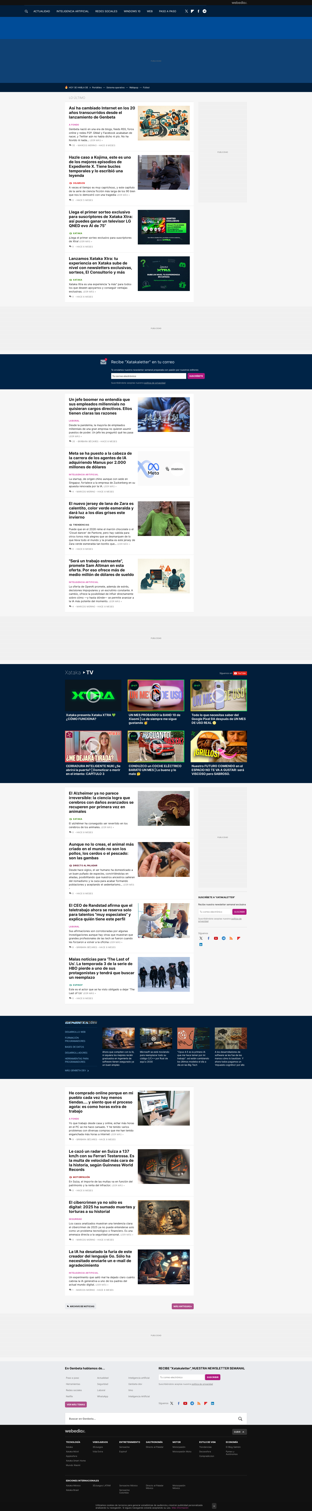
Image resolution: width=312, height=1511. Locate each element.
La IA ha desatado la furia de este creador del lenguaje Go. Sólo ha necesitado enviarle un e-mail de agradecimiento (100, 1258)
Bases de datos (74, 1046)
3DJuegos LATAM (102, 1485)
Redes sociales (74, 1390)
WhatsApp (102, 1396)
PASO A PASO (167, 11)
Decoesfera (205, 1451)
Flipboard (192, 11)
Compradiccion (206, 1456)
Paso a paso (72, 1377)
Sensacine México (128, 1485)
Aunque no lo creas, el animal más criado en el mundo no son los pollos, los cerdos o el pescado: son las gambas (101, 851)
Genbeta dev (81, 1022)
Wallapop (133, 87)
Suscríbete (196, 376)
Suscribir (239, 912)
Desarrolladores (76, 1052)
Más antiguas (183, 1306)
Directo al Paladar (85, 865)
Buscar (240, 1419)
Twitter (186, 11)
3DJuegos (79, 183)
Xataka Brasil (72, 1490)
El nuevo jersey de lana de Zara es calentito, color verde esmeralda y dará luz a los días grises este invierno (101, 510)
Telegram (204, 11)
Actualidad (103, 1377)
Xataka (77, 233)
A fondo (74, 124)
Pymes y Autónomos (232, 1452)
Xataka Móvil (72, 1451)
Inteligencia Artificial (139, 1396)
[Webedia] (239, 3)
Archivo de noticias (82, 1306)
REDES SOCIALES (106, 11)
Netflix (69, 1396)
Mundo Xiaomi (73, 1465)
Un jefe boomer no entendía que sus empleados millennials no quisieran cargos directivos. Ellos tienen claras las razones (100, 406)
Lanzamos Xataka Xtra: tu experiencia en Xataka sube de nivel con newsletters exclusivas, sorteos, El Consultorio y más (100, 265)
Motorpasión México (179, 1486)
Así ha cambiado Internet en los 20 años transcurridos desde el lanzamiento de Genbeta (102, 112)
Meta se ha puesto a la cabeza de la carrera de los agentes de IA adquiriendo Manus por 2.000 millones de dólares (100, 460)
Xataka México (73, 1485)
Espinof (78, 985)
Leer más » (96, 140)
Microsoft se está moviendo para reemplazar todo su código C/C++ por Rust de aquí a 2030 (154, 1056)
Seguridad (75, 1219)
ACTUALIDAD (41, 11)
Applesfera (71, 1456)
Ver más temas (76, 1404)
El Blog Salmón (233, 1447)
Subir (237, 1432)
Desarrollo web (75, 1031)
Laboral (74, 420)
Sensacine (124, 1447)
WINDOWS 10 (132, 11)
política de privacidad (154, 383)
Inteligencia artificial (83, 474)
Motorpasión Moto (182, 1451)
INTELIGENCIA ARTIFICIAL (73, 11)
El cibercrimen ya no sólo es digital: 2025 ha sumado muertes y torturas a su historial (102, 1207)
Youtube (216, 937)
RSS (231, 937)
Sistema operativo (115, 87)
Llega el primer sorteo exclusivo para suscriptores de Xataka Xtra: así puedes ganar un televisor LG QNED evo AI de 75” (101, 219)
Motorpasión (81, 1177)
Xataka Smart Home (76, 1460)
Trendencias (81, 524)
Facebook (198, 11)
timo (130, 1390)
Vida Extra (98, 1451)
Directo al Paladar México (154, 1486)
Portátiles (97, 87)
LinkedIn (200, 944)
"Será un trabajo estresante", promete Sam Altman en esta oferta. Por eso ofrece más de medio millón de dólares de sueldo (101, 568)
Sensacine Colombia (124, 1491)
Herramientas (73, 1384)
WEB (150, 11)
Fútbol (146, 87)
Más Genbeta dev (75, 1070)
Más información (180, 1507)
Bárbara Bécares (88, 441)
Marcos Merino (87, 145)
